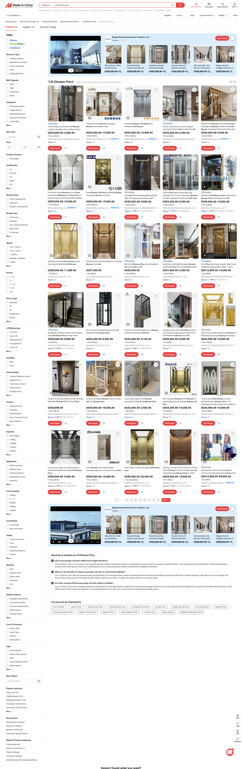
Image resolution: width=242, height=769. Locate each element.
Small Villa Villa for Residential (138, 125)
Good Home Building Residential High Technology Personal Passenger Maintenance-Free (140, 196)
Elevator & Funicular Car (15, 748)
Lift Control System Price (62, 612)
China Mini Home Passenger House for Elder (100, 125)
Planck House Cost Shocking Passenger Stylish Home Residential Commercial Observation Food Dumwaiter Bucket (218, 126)
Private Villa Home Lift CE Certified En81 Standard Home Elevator (180, 66)
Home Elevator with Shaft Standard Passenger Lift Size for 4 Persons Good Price (113, 66)
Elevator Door (148, 10)
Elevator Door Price (95, 607)
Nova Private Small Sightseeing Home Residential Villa (102, 331)
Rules (235, 15)
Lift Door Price (149, 612)
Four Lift (131, 10)
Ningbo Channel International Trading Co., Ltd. (130, 37)
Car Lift (73, 10)
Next (165, 500)
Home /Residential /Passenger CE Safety (104, 193)
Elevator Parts (108, 10)
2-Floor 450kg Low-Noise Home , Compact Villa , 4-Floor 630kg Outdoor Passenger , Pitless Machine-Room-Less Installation (65, 128)
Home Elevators (95, 10)
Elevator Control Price (87, 612)
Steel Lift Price (220, 607)
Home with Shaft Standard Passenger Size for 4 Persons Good (103, 469)
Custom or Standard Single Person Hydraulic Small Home (141, 331)
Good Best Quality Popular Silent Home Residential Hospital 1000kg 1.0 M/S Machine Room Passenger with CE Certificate (218, 265)
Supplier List (28, 26)
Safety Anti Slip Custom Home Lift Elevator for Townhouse (225, 66)
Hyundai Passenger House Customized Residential (64, 262)
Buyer (179, 15)
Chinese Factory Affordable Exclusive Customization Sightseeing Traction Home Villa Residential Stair (179, 333)
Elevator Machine (120, 10)
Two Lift (139, 10)
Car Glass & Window (14, 756)
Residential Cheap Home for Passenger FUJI (218, 196)
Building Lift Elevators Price (191, 612)
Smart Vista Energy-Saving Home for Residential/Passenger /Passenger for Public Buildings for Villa (219, 334)
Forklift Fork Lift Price (180, 607)
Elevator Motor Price (117, 607)
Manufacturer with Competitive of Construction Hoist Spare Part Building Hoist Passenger (218, 471)
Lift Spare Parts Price (140, 607)
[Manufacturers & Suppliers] (19, 5)
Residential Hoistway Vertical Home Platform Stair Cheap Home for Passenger (65, 334)
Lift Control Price (202, 607)
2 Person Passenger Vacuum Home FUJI (103, 400)
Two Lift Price (76, 607)
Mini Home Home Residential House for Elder (141, 265)
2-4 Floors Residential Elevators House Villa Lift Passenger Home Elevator (202, 66)
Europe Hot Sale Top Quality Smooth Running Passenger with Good (65, 400)
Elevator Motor (160, 10)
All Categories (13, 15)
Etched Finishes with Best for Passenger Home (104, 262)
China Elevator (83, 10)
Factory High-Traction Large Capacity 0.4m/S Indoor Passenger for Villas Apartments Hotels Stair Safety (180, 195)
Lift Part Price (160, 607)
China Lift (66, 10)
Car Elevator (56, 10)
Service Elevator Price (129, 612)
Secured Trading (48, 26)
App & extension (206, 15)
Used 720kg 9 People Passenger (142, 468)
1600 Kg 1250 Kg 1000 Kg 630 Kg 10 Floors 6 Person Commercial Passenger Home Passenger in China (180, 470)
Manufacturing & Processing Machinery (21, 760)
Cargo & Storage (12, 752)
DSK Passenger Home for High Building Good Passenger (180, 401)
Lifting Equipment (13, 744)
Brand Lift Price (168, 612)
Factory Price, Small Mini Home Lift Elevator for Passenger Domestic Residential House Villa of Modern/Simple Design (158, 66)
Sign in (234, 6)
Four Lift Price (58, 607)
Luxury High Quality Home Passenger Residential (140, 400)
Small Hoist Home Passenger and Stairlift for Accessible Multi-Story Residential (179, 265)
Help (192, 15)
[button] (107, 54)
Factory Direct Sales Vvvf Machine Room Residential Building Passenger (65, 470)
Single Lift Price (108, 612)
